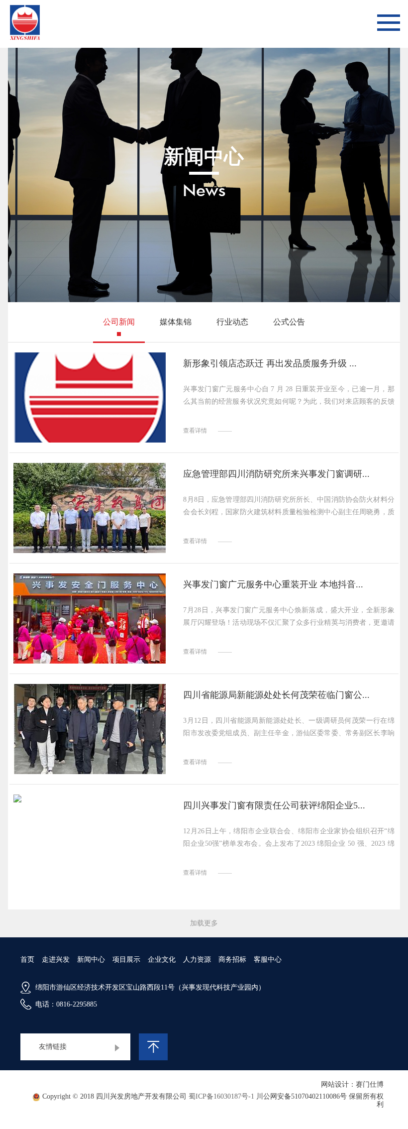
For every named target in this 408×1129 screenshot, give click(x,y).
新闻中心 (91, 959)
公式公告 (289, 322)
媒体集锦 (176, 322)
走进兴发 (56, 959)
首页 (27, 959)
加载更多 (204, 923)
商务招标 (232, 959)
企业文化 (162, 959)
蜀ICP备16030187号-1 (221, 1096)
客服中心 (268, 959)
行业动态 (232, 322)
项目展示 (126, 959)
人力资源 (197, 959)
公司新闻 (119, 322)
